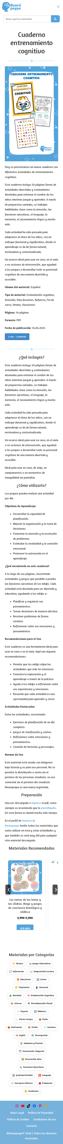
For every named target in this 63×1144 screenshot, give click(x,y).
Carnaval (41, 987)
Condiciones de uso (44, 1119)
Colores (16, 1003)
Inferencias (16, 971)
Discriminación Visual (39, 1003)
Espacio (22, 1011)
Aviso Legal (17, 1112)
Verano (17, 963)
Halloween (14, 1027)
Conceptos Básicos (22, 1083)
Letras (41, 979)
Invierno (50, 1027)
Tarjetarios (22, 987)
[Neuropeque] (11, 7)
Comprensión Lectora (42, 971)
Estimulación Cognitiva (40, 995)
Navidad (15, 995)
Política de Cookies (18, 1119)
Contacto (31, 1125)
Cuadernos (31, 1091)
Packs (43, 1019)
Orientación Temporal (31, 1051)
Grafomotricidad (22, 1075)
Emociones (24, 979)
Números (40, 1011)
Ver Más (25, 928)
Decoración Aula (31, 1059)
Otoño (33, 1027)
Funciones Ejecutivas (31, 1067)
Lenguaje (44, 1075)
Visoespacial (39, 1035)
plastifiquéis (48, 808)
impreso (36, 803)
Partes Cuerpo (24, 1019)
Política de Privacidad (40, 1112)
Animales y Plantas (31, 1043)
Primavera (45, 1083)
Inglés (20, 1035)
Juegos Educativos (40, 963)
